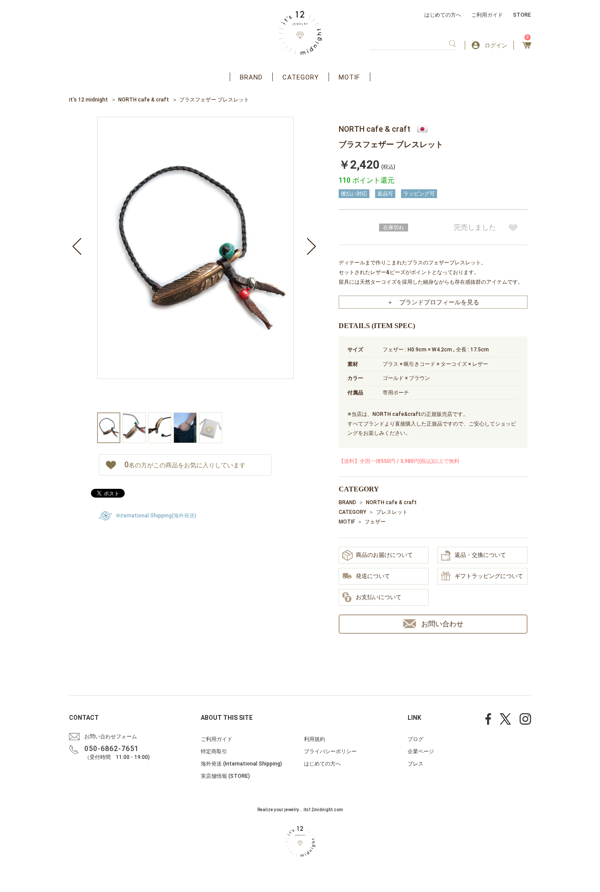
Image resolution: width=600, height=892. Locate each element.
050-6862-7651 (111, 748)
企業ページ (421, 751)
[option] (195, 264)
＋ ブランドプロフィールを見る (433, 302)
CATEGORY (300, 77)
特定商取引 (214, 751)
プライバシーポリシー (330, 751)
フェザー (375, 522)
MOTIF (349, 77)
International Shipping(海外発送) (156, 516)
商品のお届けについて (384, 555)
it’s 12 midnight (88, 100)
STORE (522, 15)
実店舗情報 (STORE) (225, 776)
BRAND (251, 77)
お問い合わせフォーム (110, 736)
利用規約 (314, 739)
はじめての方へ (442, 15)
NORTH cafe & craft (143, 100)
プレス (415, 764)
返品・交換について (480, 555)
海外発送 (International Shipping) (241, 764)
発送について (373, 576)
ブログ (415, 739)
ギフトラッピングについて (489, 576)
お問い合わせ (442, 624)
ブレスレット (392, 512)
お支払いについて (378, 597)
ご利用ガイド (487, 15)
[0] (526, 48)
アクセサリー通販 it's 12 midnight (300, 33)
